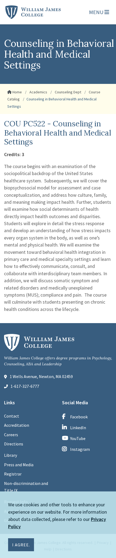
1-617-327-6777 (25, 386)
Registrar (13, 474)
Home (17, 92)
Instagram (80, 449)
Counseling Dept (67, 92)
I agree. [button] (21, 544)
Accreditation (16, 425)
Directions (13, 444)
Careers (11, 434)
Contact (11, 416)
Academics (38, 92)
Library (10, 455)
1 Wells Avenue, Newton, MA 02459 (41, 376)
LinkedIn (78, 427)
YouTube (78, 438)
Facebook (79, 416)
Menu (96, 12)
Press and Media (18, 464)
